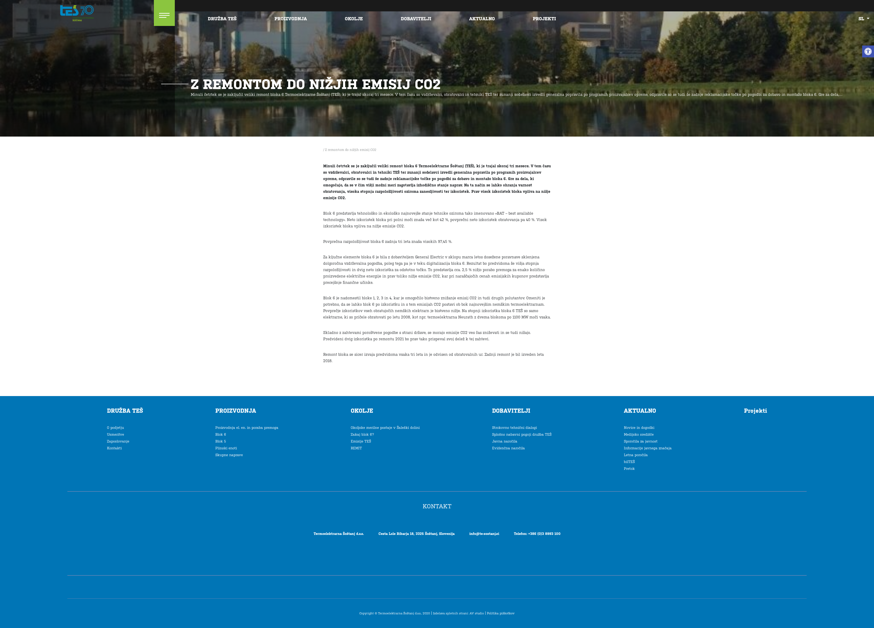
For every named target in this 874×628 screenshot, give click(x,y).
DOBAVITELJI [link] (416, 18)
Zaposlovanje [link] (118, 441)
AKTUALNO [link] (482, 18)
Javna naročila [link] (504, 441)
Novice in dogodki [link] (639, 428)
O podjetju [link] (115, 428)
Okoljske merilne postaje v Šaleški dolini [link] (385, 428)
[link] (868, 51)
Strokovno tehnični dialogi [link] (514, 428)
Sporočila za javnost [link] (641, 441)
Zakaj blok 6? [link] (362, 434)
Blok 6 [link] (220, 434)
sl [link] (862, 18)
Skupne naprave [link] (229, 455)
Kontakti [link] (114, 448)
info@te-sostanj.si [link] (484, 534)
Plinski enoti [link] (226, 448)
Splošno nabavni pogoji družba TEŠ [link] (521, 434)
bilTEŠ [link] (629, 462)
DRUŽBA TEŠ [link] (222, 18)
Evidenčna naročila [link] (508, 448)
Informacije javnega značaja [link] (648, 448)
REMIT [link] (356, 448)
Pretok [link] (629, 468)
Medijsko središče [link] (639, 434)
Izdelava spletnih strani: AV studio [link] (458, 613)
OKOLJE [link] (354, 18)
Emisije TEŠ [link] (361, 441)
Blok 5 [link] (220, 441)
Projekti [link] (544, 18)
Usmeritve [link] (115, 434)
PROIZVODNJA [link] (290, 18)
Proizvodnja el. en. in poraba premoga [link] (246, 428)
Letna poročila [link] (636, 455)
